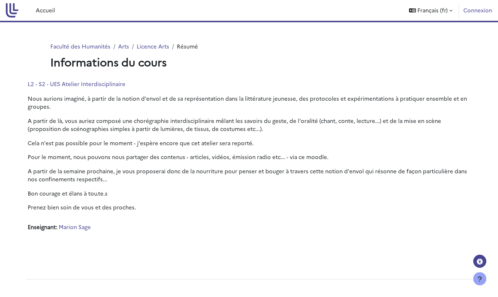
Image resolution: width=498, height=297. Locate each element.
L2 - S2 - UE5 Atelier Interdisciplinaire (76, 84)
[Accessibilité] (479, 261)
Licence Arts (153, 46)
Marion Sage (75, 227)
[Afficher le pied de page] (479, 278)
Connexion (477, 10)
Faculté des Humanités (80, 46)
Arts (123, 46)
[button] (430, 10)
